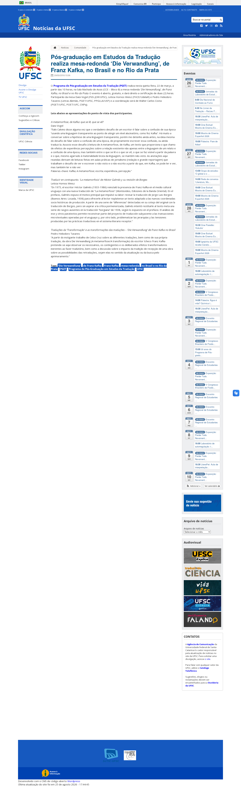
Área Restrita (189, 35)
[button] (193, 486)
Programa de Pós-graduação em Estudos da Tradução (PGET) (90, 85)
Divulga (22, 85)
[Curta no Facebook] (201, 25)
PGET (63, 269)
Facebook (24, 160)
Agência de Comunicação (200, 644)
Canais (210, 3)
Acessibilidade (172, 10)
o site (207, 659)
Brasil (28, 2)
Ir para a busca (59, 10)
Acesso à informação (176, 3)
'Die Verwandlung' (69, 265)
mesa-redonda (130, 265)
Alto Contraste (189, 10)
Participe (156, 3)
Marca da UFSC (26, 190)
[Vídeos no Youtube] (211, 25)
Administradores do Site (211, 35)
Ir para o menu (43, 10)
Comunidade (80, 47)
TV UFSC (23, 96)
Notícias (65, 47)
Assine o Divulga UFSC (27, 91)
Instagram (24, 168)
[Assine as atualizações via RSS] (221, 25)
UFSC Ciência (25, 141)
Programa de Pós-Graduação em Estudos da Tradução (101, 269)
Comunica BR (140, 3)
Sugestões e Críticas (29, 120)
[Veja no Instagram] (216, 25)
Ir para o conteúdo (26, 10)
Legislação (196, 3)
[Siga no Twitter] (206, 25)
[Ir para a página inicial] (54, 47)
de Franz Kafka (92, 265)
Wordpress (73, 781)
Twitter (22, 164)
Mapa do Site (205, 10)
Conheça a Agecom (29, 115)
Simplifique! (122, 3)
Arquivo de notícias (194, 528)
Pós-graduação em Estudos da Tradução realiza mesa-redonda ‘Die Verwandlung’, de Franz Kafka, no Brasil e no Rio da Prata (150, 47)
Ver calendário (211, 485)
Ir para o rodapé (76, 10)
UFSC (140, 269)
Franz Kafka (111, 265)
